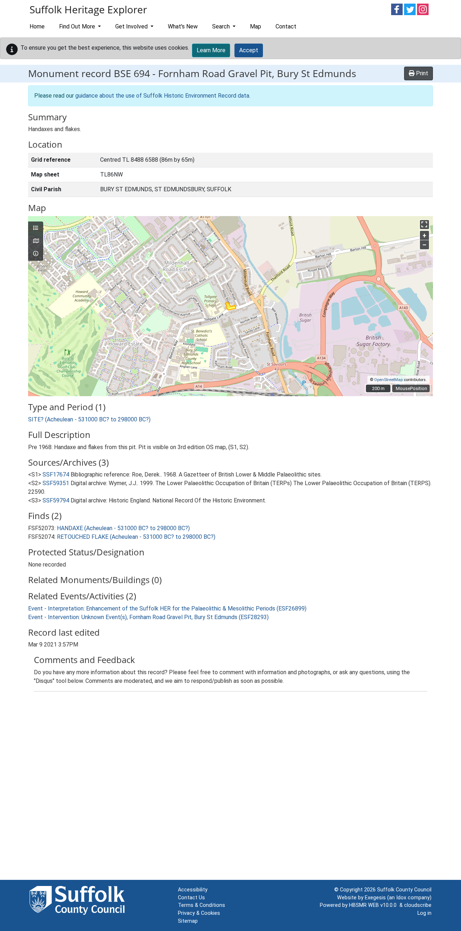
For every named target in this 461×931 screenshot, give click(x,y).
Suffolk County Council (404, 890)
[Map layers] (35, 228)
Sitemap (188, 921)
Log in (424, 913)
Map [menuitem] (255, 26)
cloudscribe (417, 905)
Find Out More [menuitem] (78, 26)
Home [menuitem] (37, 26)
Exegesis (375, 898)
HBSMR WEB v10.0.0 (374, 905)
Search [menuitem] (221, 26)
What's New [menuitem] (183, 26)
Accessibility (192, 890)
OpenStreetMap (388, 379)
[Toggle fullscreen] (424, 224)
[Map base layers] (35, 241)
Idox (401, 898)
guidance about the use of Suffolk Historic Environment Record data (162, 95)
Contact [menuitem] (286, 26)
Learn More (211, 50)
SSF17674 (55, 474)
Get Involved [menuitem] (132, 26)
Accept (248, 50)
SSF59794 (55, 500)
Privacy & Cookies (199, 913)
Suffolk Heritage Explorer (88, 9)
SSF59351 (55, 483)
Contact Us (191, 898)
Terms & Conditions (201, 905)
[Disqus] (230, 787)
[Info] (35, 253)
